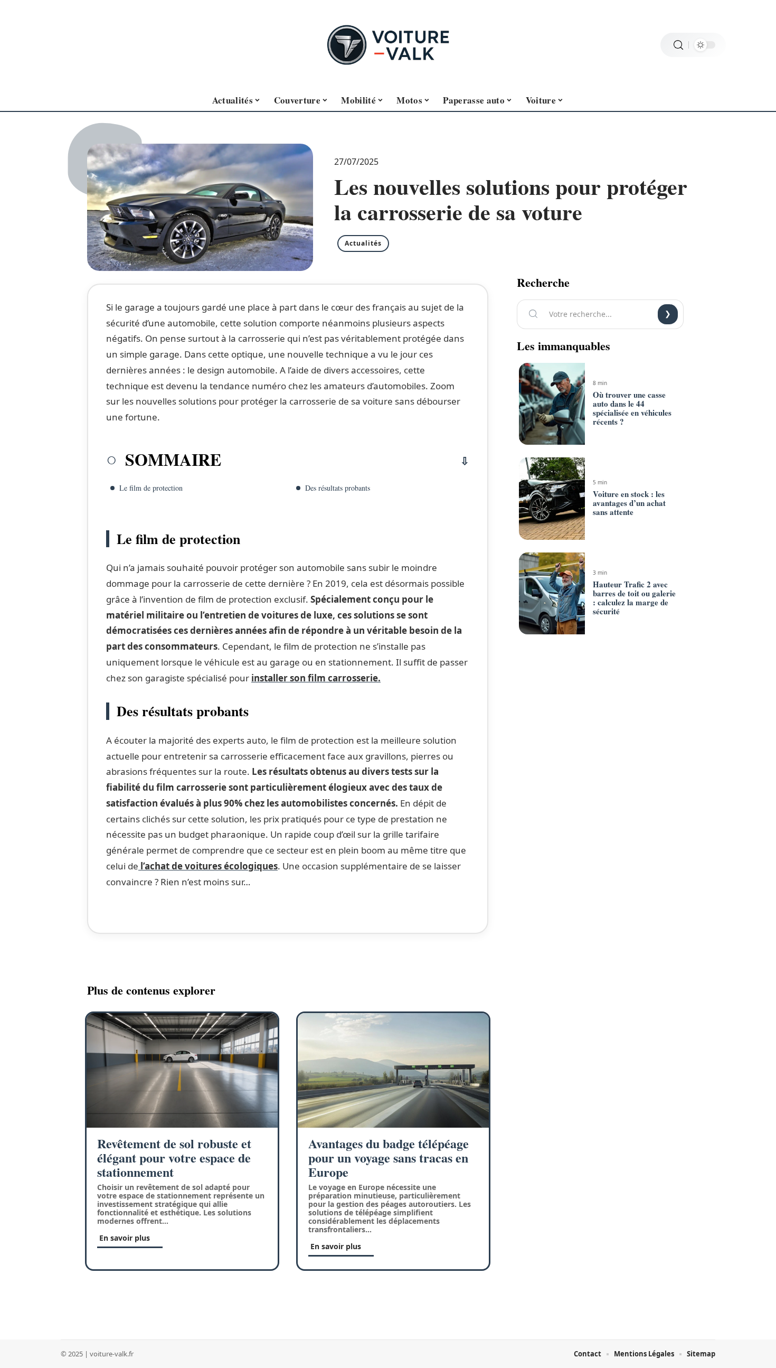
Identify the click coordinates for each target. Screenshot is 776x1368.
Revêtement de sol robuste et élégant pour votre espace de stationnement (174, 1157)
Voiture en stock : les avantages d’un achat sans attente (629, 503)
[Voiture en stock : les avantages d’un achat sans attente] (551, 498)
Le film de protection (151, 488)
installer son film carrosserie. (316, 678)
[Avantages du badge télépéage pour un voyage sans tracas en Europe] (393, 1070)
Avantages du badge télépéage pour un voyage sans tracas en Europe (388, 1157)
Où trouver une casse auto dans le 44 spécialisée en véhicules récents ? (632, 408)
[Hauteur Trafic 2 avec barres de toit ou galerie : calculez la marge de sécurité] (551, 593)
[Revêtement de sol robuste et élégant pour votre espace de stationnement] (182, 1070)
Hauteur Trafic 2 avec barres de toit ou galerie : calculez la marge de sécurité (634, 597)
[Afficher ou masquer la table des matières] (345, 461)
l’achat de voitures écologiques (208, 866)
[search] (678, 45)
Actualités (363, 243)
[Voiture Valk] (388, 45)
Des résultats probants (337, 488)
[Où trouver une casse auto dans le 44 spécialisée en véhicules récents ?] (551, 404)
